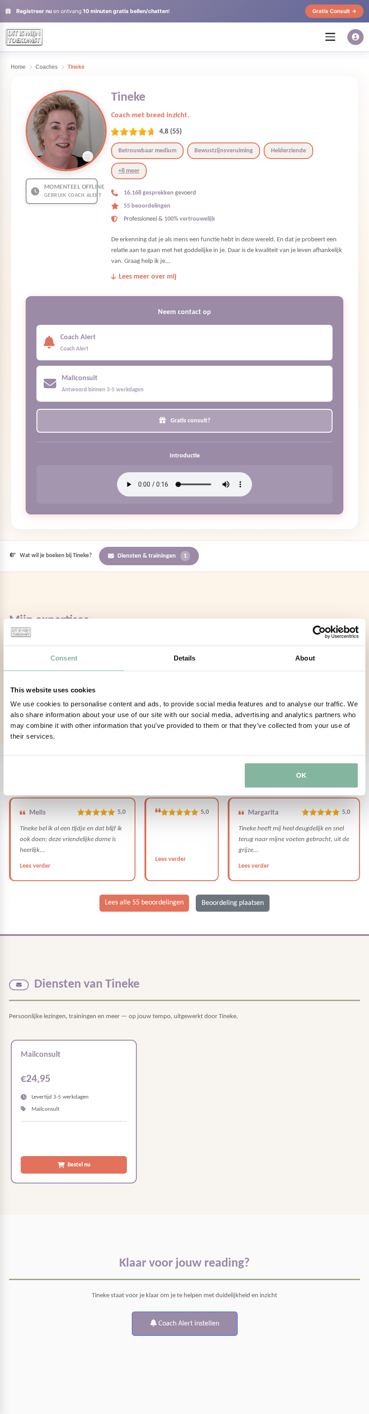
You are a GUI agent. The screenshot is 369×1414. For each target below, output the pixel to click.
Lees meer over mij (147, 276)
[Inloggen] (355, 37)
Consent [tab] (63, 657)
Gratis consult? (189, 420)
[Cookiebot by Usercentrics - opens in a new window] (319, 631)
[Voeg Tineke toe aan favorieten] (87, 156)
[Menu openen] (330, 37)
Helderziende (288, 150)
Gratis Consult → (334, 11)
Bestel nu (79, 1165)
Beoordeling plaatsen (233, 903)
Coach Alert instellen (188, 1323)
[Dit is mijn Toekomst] (24, 37)
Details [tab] (185, 657)
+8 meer (129, 171)
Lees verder (35, 866)
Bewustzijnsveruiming (223, 150)
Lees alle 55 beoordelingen (144, 902)
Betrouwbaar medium (147, 150)
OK (301, 775)
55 (176, 131)
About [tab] (305, 657)
